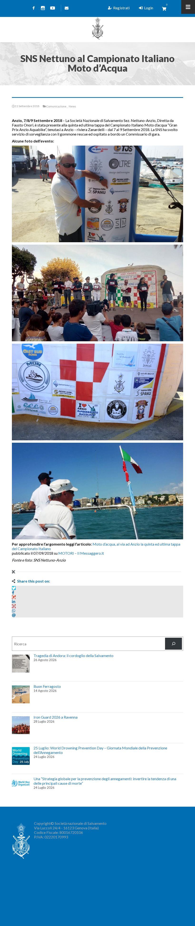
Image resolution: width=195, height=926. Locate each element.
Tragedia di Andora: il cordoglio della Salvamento (73, 655)
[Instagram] (43, 8)
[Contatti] (65, 8)
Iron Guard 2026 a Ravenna (56, 717)
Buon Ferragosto (47, 686)
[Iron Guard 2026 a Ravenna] (21, 725)
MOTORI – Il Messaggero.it (81, 553)
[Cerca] (173, 643)
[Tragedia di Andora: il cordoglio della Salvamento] (21, 664)
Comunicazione (56, 106)
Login (148, 7)
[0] (164, 8)
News (72, 106)
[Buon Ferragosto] (21, 694)
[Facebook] (33, 8)
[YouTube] (52, 8)
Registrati (121, 7)
